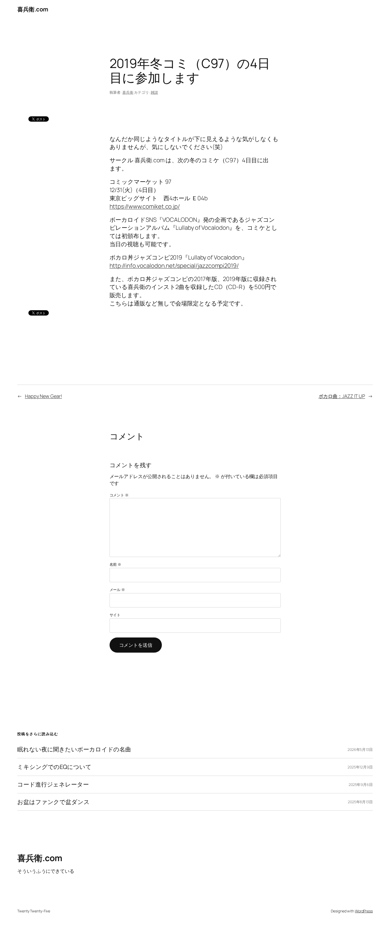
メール (117, 589)
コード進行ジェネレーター (53, 784)
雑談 (154, 92)
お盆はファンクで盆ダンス (53, 802)
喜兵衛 (127, 92)
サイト (115, 614)
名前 (116, 564)
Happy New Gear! (43, 396)
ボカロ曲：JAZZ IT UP (342, 396)
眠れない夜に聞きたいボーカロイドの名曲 (74, 749)
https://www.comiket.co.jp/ (145, 206)
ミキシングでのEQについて (54, 767)
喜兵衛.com (32, 9)
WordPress (364, 910)
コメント (119, 494)
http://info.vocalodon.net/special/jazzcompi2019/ (174, 266)
